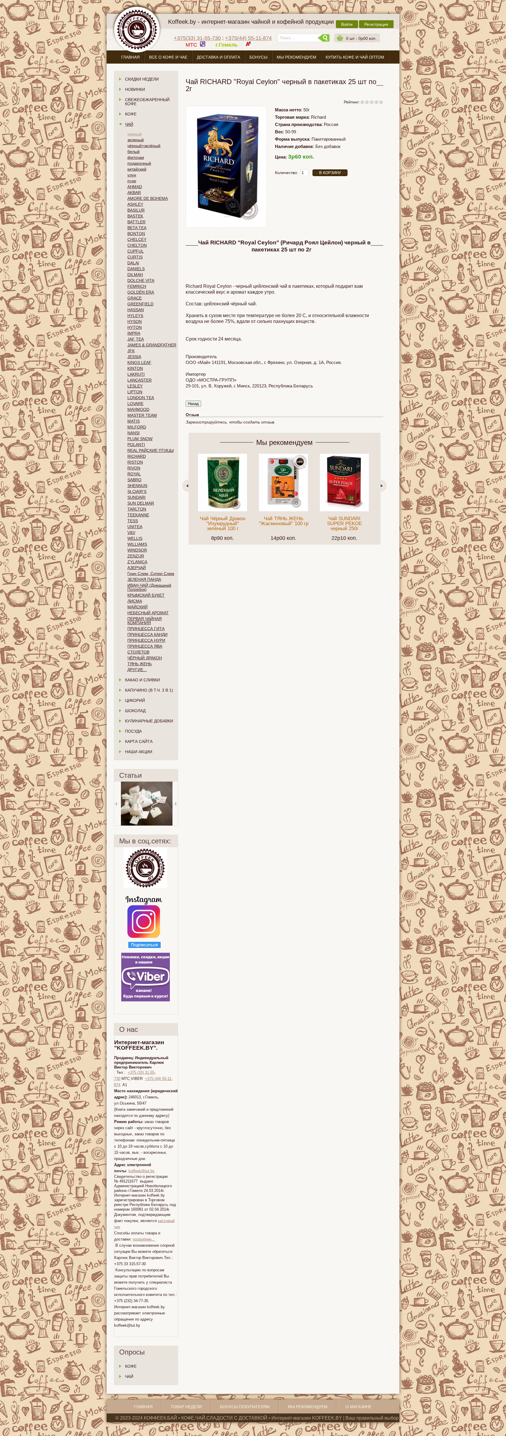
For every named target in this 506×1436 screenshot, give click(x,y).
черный (134, 134)
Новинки (135, 89)
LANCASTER (139, 380)
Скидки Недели (142, 79)
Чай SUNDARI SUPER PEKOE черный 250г (344, 523)
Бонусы (258, 57)
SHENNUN (137, 485)
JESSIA (134, 356)
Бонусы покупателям (245, 1406)
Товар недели (186, 1406)
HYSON (134, 321)
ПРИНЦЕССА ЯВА (144, 646)
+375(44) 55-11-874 (248, 38)
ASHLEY (135, 204)
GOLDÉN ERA (140, 292)
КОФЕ (130, 1366)
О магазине (253, 71)
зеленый (135, 139)
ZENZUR (135, 556)
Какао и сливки (142, 680)
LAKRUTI (136, 374)
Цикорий (135, 700)
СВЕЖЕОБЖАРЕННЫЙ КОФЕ (147, 101)
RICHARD (136, 456)
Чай (129, 124)
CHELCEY (136, 239)
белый (133, 151)
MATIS (133, 421)
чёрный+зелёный (143, 145)
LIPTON (134, 391)
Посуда (133, 731)
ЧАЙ (129, 1376)
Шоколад (135, 710)
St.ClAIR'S (136, 491)
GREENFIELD (140, 304)
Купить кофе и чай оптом (355, 57)
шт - (361, 38)
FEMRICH (136, 286)
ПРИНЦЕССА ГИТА (146, 628)
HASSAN (135, 309)
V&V (131, 532)
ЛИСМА (134, 601)
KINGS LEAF (139, 362)
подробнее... (144, 1239)
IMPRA (133, 333)
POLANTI (136, 444)
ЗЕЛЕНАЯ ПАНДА (144, 579)
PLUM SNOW (140, 438)
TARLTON (136, 509)
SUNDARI (136, 497)
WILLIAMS (137, 544)
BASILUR (136, 210)
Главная (130, 57)
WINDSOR (137, 550)
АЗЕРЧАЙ (136, 567)
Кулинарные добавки (149, 721)
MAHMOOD (138, 409)
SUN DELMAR (140, 503)
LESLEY (135, 386)
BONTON (136, 233)
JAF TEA (135, 339)
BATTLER (136, 222)
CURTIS (135, 257)
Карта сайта (139, 741)
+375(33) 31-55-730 (197, 38)
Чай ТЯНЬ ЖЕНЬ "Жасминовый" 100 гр (283, 521)
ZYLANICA (137, 561)
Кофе (130, 114)
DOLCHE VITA (140, 280)
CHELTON (137, 245)
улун (131, 175)
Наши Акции (138, 751)
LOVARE (135, 403)
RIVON (133, 468)
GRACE (134, 298)
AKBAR (134, 192)
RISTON (135, 462)
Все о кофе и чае (168, 57)
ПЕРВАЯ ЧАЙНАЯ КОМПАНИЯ (144, 620)
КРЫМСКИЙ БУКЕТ (146, 595)
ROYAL (134, 474)
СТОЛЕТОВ (138, 652)
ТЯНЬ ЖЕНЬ (139, 663)
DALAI (133, 263)
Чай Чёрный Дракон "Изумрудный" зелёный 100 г (222, 523)
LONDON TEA (140, 397)
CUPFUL (135, 251)
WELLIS (134, 538)
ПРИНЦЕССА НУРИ (146, 640)
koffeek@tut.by (142, 1171)
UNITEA (134, 526)
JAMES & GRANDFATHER (151, 345)
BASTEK (135, 216)
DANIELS (136, 268)
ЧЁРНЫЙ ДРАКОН (144, 658)
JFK (131, 350)
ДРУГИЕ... (137, 669)
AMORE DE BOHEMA (147, 198)
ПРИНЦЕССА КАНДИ (147, 634)
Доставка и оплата (218, 57)
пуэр (131, 180)
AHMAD (134, 186)
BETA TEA (136, 227)
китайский (136, 169)
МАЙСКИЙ (137, 607)
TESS (132, 520)
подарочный (139, 163)
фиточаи (135, 157)
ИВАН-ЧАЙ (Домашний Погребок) (149, 587)
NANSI (133, 433)
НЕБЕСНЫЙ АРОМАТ (148, 612)
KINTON (135, 368)
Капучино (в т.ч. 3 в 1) (149, 690)
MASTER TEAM (142, 415)
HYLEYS (135, 315)
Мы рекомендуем (296, 57)
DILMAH (135, 274)
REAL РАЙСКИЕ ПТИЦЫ (150, 450)
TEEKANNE (138, 515)
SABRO (134, 479)
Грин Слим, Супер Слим (150, 573)
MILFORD (136, 427)
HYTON (134, 327)
